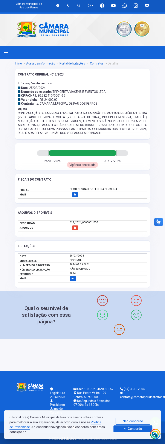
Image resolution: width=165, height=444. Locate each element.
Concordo (134, 429)
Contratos (96, 63)
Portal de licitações (72, 63)
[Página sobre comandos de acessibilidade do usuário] (90, 5)
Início (18, 63)
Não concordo (133, 421)
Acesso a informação (40, 63)
